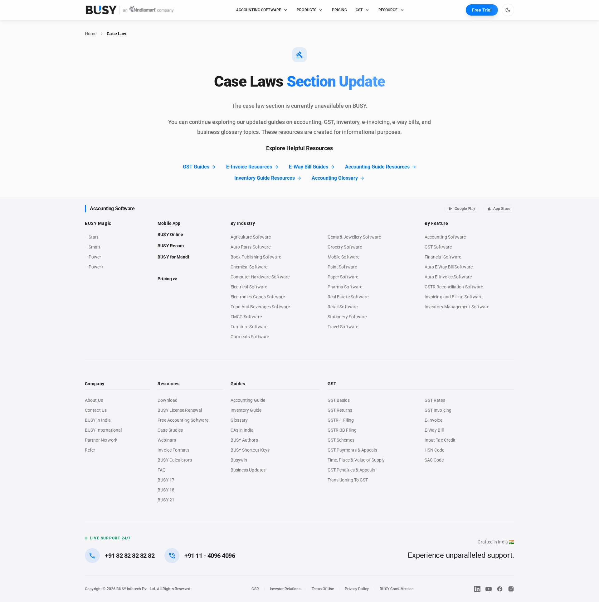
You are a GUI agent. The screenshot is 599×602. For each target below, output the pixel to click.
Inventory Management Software (457, 306)
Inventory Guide (246, 410)
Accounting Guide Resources (377, 167)
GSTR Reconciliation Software (454, 286)
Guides (238, 383)
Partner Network (101, 440)
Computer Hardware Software (260, 276)
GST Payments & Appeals (352, 450)
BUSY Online (170, 234)
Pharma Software (345, 286)
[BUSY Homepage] (130, 10)
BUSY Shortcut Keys (250, 450)
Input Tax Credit (440, 440)
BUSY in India (98, 420)
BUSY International (103, 430)
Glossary (239, 420)
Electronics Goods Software (258, 296)
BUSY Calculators (175, 459)
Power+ (96, 266)
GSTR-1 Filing (341, 420)
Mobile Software (343, 256)
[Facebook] (500, 589)
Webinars (167, 440)
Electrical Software (249, 286)
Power (95, 256)
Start (95, 237)
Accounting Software (112, 208)
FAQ (162, 469)
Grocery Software (345, 246)
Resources (168, 383)
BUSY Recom (171, 245)
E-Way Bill (434, 430)
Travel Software (343, 326)
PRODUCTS (306, 10)
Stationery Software (347, 316)
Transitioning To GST (348, 479)
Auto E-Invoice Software (448, 276)
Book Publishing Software (256, 256)
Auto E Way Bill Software (449, 266)
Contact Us (96, 410)
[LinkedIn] (477, 589)
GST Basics (339, 400)
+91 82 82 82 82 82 (129, 555)
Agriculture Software (251, 237)
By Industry (243, 223)
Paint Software (342, 266)
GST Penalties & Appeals (351, 469)
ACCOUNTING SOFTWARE (258, 10)
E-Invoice (433, 420)
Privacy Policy (357, 589)
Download (168, 400)
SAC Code (434, 459)
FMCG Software (246, 316)
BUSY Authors (244, 440)
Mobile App (169, 223)
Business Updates (248, 469)
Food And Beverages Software (260, 306)
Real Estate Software (348, 296)
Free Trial (482, 9)
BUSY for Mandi (173, 256)
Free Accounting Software (183, 420)
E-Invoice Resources (249, 167)
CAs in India (242, 430)
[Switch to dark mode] (508, 10)
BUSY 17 (166, 479)
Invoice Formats (173, 450)
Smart (94, 246)
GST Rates (435, 400)
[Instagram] (511, 589)
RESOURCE (388, 10)
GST (359, 10)
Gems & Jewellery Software (354, 237)
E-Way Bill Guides (308, 167)
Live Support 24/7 (110, 538)
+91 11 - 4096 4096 (209, 555)
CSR (255, 589)
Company (94, 383)
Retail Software (343, 306)
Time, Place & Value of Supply (356, 459)
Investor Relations (285, 589)
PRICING (339, 10)
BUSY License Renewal (180, 410)
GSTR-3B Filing (342, 430)
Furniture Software (249, 326)
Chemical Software (249, 266)
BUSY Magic (98, 223)
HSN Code (435, 450)
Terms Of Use (323, 589)
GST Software (438, 246)
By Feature (436, 223)
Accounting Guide (248, 400)
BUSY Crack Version (397, 589)
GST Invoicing (438, 410)
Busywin (239, 459)
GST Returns (340, 410)
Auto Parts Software (251, 246)
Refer (90, 450)
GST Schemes (341, 440)
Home (91, 33)
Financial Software (443, 256)
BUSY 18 (166, 489)
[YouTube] (488, 589)
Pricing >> (167, 278)
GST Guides (196, 167)
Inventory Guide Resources (264, 178)
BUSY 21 (166, 499)
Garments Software (250, 336)
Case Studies (170, 430)
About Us (94, 400)
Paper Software (343, 276)
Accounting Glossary (335, 178)
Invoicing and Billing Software (454, 296)
